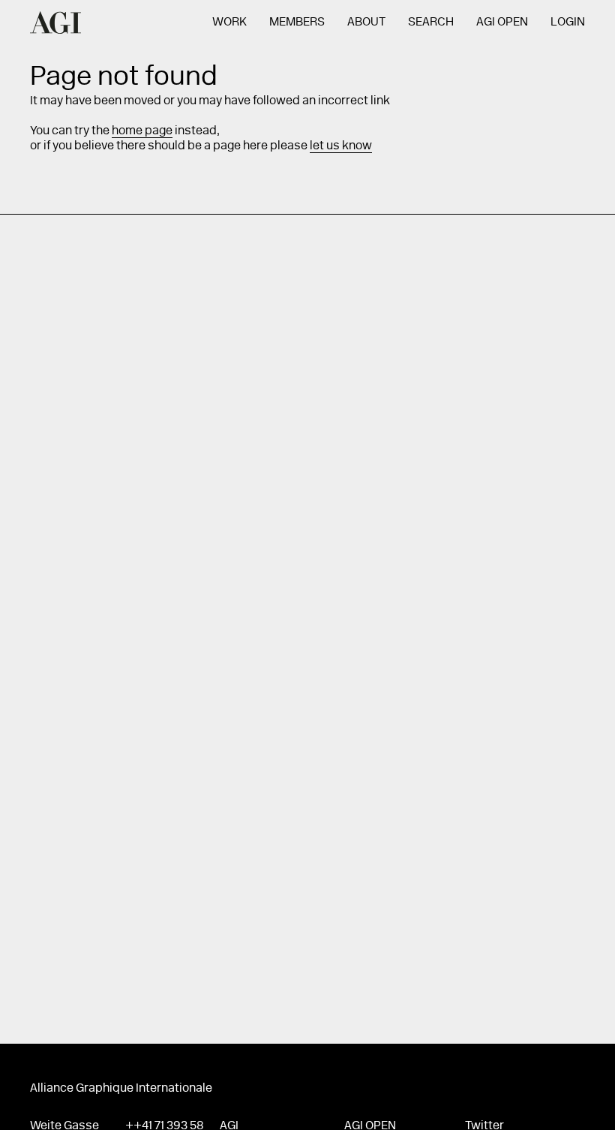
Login (567, 23)
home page (142, 131)
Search (431, 23)
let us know (341, 146)
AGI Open (502, 23)
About (366, 23)
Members (297, 23)
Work (229, 23)
